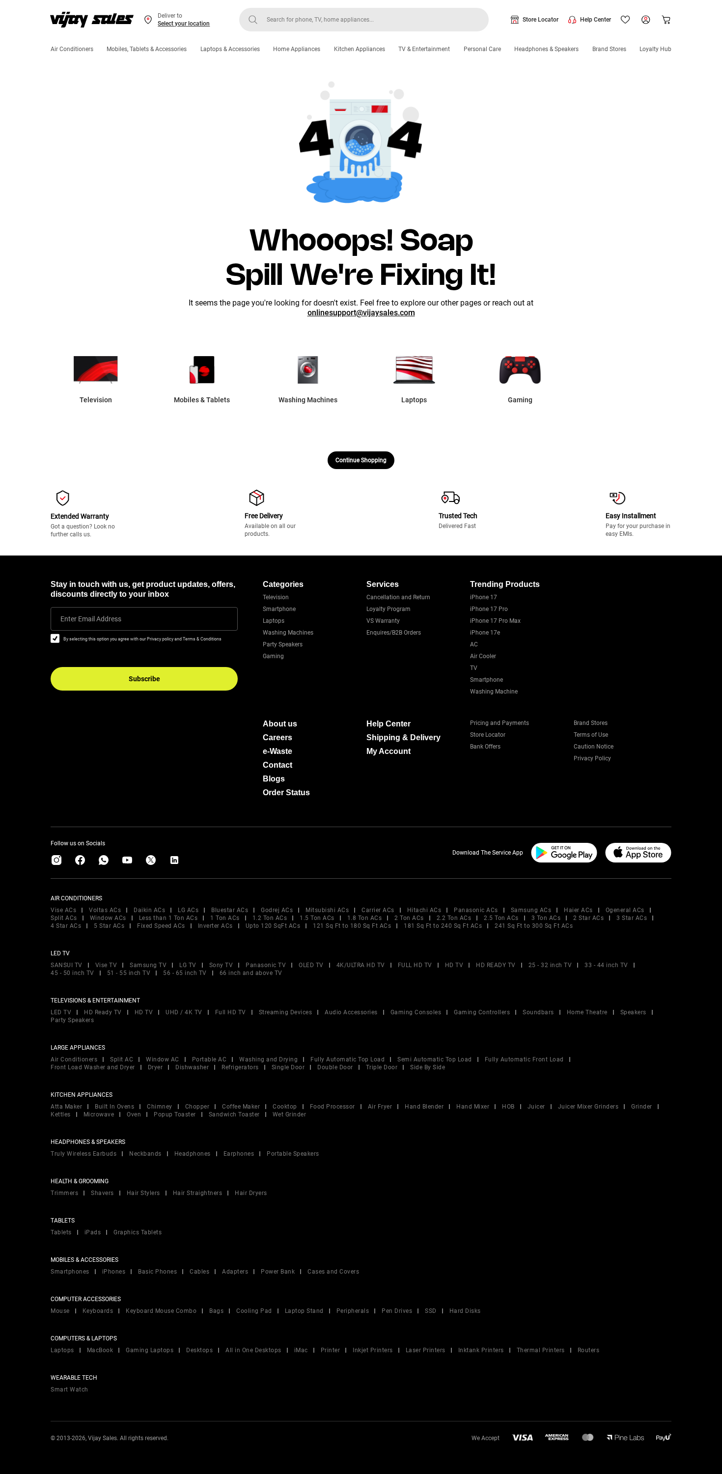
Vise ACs (63, 910)
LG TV (187, 965)
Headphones (192, 1153)
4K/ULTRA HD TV (360, 965)
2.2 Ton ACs (454, 918)
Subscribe (144, 679)
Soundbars (538, 1012)
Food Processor (332, 1106)
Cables (199, 1271)
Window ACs (108, 918)
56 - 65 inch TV (185, 973)
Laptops (273, 620)
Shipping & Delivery (403, 737)
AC (474, 644)
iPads (92, 1232)
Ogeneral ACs (625, 910)
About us (280, 724)
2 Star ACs (588, 918)
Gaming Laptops (149, 1350)
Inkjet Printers (373, 1350)
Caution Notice (593, 746)
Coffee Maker (241, 1106)
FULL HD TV (415, 965)
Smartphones (70, 1271)
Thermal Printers (541, 1350)
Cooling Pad (254, 1310)
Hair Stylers (143, 1193)
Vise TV (106, 965)
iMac (301, 1350)
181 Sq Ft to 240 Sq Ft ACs (443, 925)
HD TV (454, 965)
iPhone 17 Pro (489, 609)
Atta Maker (66, 1106)
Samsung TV (148, 965)
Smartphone (279, 609)
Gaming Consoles (416, 1012)
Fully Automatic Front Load (524, 1059)
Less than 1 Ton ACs (168, 918)
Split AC (121, 1059)
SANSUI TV (67, 965)
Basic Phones (157, 1271)
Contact (277, 765)
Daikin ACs (149, 910)
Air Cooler (483, 656)
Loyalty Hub (655, 49)
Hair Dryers (251, 1193)
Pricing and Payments (499, 723)
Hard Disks (465, 1310)
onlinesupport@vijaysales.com (361, 312)
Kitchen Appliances (359, 49)
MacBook (100, 1350)
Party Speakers (283, 644)
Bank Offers (485, 746)
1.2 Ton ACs (269, 918)
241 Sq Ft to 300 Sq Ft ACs (534, 925)
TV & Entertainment (424, 49)
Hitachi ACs (424, 910)
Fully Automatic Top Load (347, 1059)
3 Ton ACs (546, 918)
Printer (330, 1350)
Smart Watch (69, 1389)
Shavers (102, 1193)
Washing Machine (494, 691)
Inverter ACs (215, 925)
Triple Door (382, 1067)
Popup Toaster (175, 1114)
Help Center (595, 19)
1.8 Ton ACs (364, 918)
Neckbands (145, 1153)
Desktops (199, 1350)
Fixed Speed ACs (161, 925)
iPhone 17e (485, 632)
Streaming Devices (285, 1012)
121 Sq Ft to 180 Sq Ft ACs (352, 925)
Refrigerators (240, 1067)
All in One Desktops (253, 1350)
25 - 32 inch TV (550, 965)
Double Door (335, 1067)
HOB (508, 1106)
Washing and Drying (268, 1059)
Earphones (238, 1153)
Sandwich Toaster (234, 1114)
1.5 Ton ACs (317, 918)
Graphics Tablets (137, 1232)
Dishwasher (192, 1067)
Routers (589, 1350)
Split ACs (64, 918)
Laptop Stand (304, 1310)
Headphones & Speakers (546, 49)
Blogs (274, 779)
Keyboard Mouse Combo (161, 1310)
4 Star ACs (66, 925)
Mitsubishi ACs (327, 910)
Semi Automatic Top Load (434, 1059)
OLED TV (311, 965)
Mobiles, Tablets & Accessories (147, 49)
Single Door (288, 1067)
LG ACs (188, 910)
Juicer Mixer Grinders (588, 1106)
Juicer (536, 1106)
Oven (134, 1114)
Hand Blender (424, 1106)
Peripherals (352, 1310)
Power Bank (278, 1271)
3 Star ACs (631, 918)
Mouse (60, 1310)
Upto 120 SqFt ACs (273, 925)
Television (276, 597)
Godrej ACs (277, 910)
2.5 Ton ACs (501, 918)
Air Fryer (380, 1106)
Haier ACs (578, 910)
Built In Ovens (114, 1106)
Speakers (633, 1012)
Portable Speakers (293, 1153)
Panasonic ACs (476, 910)
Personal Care (482, 49)
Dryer (155, 1067)
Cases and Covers (333, 1271)
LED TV (61, 1012)
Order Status (286, 792)
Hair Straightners (197, 1193)
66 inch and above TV (251, 973)
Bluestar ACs (229, 910)
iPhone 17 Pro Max (495, 620)
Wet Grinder (289, 1114)
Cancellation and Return (398, 597)
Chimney (159, 1106)
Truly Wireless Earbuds (83, 1153)
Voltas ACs (105, 910)
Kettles (61, 1114)
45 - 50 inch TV (72, 973)
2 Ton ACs (409, 918)
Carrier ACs (377, 910)
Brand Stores (609, 49)
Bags (216, 1310)
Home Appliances (296, 49)
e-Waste (277, 751)
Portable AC (209, 1059)
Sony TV (221, 965)
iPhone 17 (483, 597)
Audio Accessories (351, 1012)
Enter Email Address (90, 619)
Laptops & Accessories (230, 49)
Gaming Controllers (482, 1012)
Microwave (98, 1114)
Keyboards (98, 1310)
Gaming (273, 656)
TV (473, 668)
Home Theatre (587, 1012)
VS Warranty (383, 620)
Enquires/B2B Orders (393, 632)
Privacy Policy (592, 758)
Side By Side (427, 1067)
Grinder (641, 1106)
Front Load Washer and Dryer (93, 1067)
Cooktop (285, 1106)
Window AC (162, 1059)
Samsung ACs (531, 910)
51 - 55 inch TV (129, 973)
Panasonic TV (266, 965)
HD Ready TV (103, 1012)
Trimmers (64, 1193)
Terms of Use (591, 734)
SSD (431, 1310)
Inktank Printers (481, 1350)
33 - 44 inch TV (606, 965)
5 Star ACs (109, 925)
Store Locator (540, 19)
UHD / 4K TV (184, 1012)
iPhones (114, 1271)
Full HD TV (230, 1012)
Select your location (184, 23)
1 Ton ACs (225, 918)
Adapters (235, 1271)
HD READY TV (496, 965)
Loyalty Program (388, 609)
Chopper (197, 1106)
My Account (388, 751)
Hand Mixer (472, 1106)
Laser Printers (425, 1350)
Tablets (61, 1232)
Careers (277, 737)
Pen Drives (397, 1310)
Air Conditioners (72, 49)
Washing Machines (288, 632)
